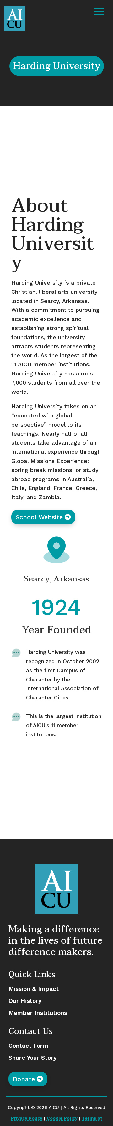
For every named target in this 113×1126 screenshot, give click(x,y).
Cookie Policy (62, 1118)
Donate (24, 1079)
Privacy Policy (26, 1118)
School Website (39, 517)
